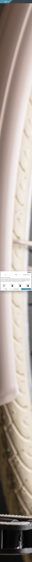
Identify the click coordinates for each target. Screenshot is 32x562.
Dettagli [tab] (16, 274)
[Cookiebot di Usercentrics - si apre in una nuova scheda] (27, 272)
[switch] (12, 286)
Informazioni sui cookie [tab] (26, 274)
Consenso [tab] (5, 274)
